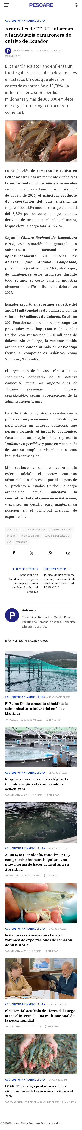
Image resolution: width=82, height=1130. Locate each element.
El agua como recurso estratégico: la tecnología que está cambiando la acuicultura (36, 784)
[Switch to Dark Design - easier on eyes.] (76, 5)
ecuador (12, 535)
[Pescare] (41, 5)
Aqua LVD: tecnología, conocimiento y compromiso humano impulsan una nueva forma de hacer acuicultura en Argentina (37, 862)
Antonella (25, 50)
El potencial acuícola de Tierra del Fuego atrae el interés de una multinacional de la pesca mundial (40, 1016)
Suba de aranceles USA (57, 535)
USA (9, 542)
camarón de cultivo (61, 529)
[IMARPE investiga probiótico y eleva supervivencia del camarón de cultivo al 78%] (41, 1054)
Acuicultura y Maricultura (25, 20)
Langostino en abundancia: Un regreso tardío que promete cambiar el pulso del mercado (23, 583)
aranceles (12, 529)
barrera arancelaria (34, 529)
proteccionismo (30, 535)
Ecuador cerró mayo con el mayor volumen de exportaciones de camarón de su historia (38, 940)
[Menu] (6, 4)
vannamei (22, 542)
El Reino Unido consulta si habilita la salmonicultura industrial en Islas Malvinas (36, 708)
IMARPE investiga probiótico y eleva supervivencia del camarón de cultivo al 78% (39, 1091)
